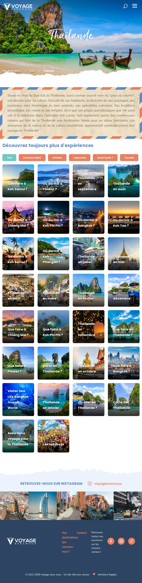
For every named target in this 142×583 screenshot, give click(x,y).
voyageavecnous (108, 483)
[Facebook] (110, 542)
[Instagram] (121, 542)
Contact (82, 532)
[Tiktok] (131, 542)
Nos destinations (12, 70)
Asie (32, 70)
